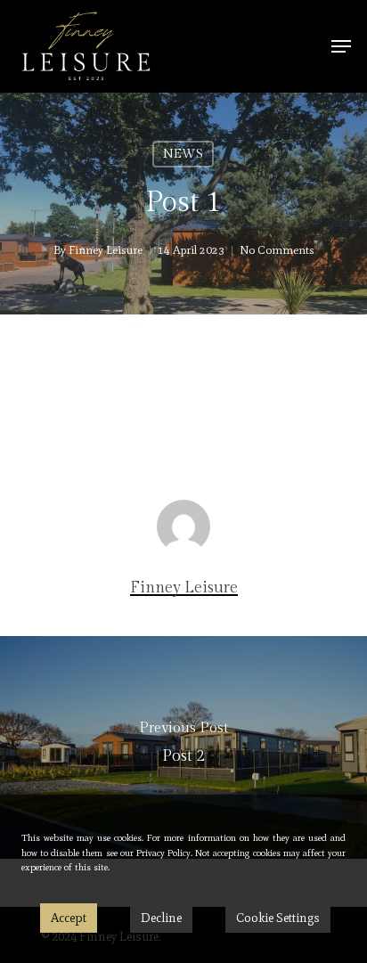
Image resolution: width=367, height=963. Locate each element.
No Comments (277, 250)
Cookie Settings (278, 918)
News (183, 154)
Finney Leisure (106, 250)
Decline (161, 918)
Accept (68, 918)
